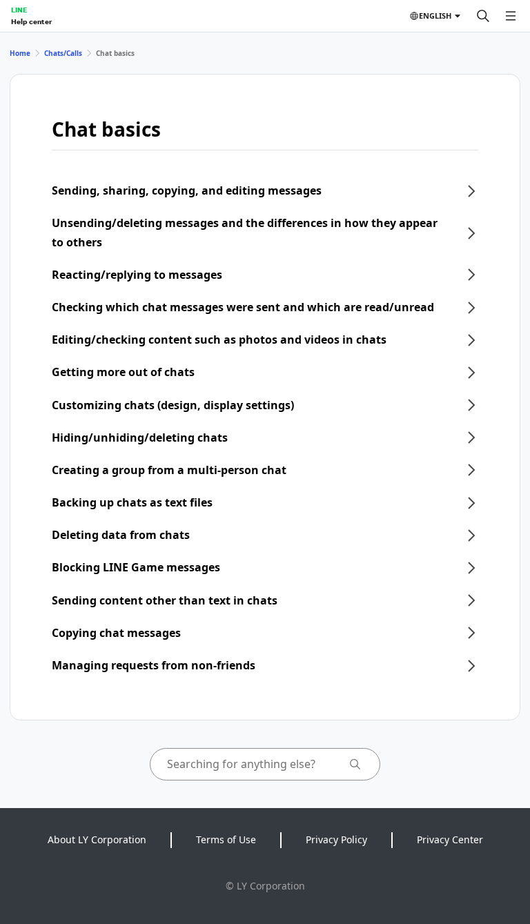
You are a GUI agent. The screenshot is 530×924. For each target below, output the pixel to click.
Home (20, 53)
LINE (19, 9)
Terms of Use (226, 839)
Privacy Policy (336, 839)
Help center (31, 21)
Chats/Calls (63, 53)
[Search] (483, 16)
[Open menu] (510, 16)
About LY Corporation (97, 839)
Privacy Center (450, 839)
